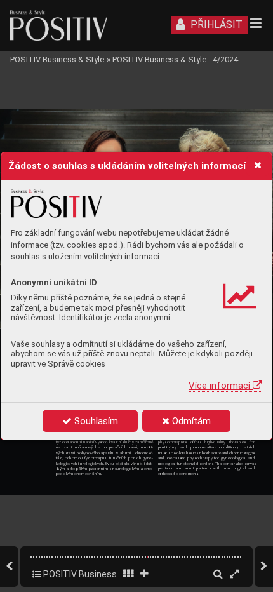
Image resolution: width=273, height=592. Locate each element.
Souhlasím (95, 421)
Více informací (221, 385)
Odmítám (190, 421)
